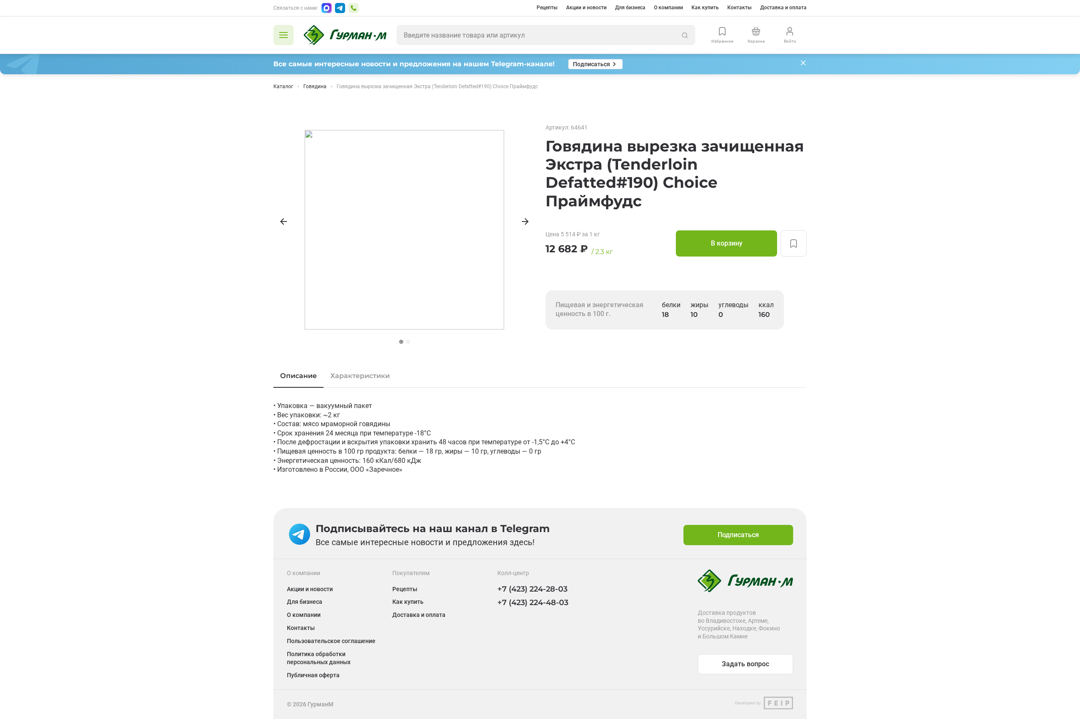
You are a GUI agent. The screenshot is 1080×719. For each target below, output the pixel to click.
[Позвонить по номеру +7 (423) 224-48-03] (353, 8)
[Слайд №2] (408, 342)
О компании (668, 8)
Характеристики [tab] (360, 376)
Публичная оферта (313, 675)
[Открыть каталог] (283, 35)
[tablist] (540, 376)
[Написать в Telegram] (340, 8)
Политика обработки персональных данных (319, 658)
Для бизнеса (630, 8)
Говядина (315, 86)
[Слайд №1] (401, 342)
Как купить (705, 8)
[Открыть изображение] (404, 230)
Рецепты (547, 8)
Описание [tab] (298, 376)
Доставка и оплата (783, 8)
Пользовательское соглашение (331, 641)
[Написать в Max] (326, 8)
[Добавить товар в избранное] (793, 243)
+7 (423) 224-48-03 (532, 602)
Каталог (283, 86)
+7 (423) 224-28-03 (532, 589)
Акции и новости (586, 8)
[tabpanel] (540, 437)
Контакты (739, 8)
